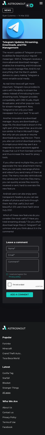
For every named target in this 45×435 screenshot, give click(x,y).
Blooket (6, 383)
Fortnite (6, 344)
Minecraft (7, 348)
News (7, 10)
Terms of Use (9, 422)
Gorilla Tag (7, 373)
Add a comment (19, 294)
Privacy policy (15, 277)
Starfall (6, 378)
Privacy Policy (9, 417)
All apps (6, 393)
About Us (7, 407)
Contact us (7, 412)
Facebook (7, 427)
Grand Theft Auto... (12, 353)
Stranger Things (10, 388)
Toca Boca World (11, 358)
